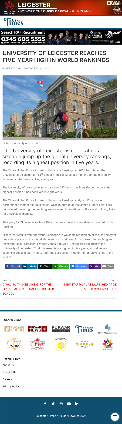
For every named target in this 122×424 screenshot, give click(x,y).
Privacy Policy (11, 386)
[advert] (61, 14)
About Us (8, 365)
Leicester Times (13, 68)
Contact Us (9, 372)
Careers (7, 379)
